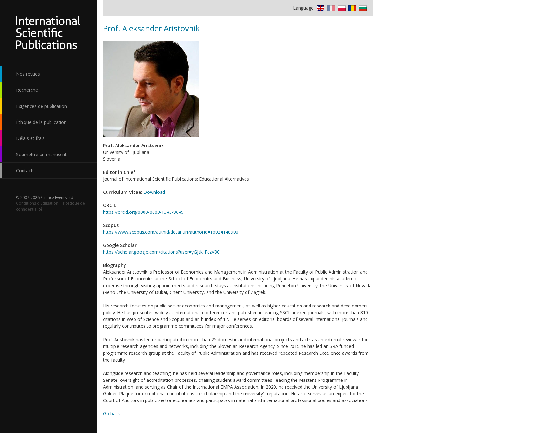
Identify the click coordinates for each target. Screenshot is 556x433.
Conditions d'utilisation (37, 203)
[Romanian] (351, 8)
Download (154, 192)
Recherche (27, 90)
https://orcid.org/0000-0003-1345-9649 (143, 212)
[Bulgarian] (362, 8)
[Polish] (341, 8)
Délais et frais (30, 138)
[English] (319, 8)
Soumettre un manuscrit (41, 154)
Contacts (25, 170)
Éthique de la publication (41, 122)
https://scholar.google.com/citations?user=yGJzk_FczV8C (161, 252)
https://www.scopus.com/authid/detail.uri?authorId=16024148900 (170, 232)
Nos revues (28, 74)
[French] (330, 8)
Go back (111, 413)
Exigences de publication (41, 106)
